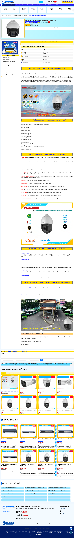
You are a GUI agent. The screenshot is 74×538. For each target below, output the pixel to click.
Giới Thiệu (21, 4)
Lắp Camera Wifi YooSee (57, 532)
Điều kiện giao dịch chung (7, 514)
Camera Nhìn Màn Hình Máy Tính (8, 70)
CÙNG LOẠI (3, 373)
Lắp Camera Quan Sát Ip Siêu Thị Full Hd (53, 364)
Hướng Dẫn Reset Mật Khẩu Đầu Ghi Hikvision (55, 496)
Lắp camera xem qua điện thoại (62, 531)
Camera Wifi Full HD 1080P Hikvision (8, 72)
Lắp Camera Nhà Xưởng (28, 532)
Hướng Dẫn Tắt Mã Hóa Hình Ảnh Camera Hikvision (56, 493)
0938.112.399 (67, 2)
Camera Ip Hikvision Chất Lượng (21, 15)
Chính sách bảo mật (6, 512)
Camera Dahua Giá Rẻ (20, 531)
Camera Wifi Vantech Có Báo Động (8, 74)
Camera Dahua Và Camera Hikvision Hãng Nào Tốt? (9, 487)
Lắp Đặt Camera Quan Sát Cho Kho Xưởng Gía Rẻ (22, 364)
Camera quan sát (29, 4)
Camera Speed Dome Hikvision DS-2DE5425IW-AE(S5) (37, 15)
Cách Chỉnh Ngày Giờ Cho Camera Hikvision (8, 493)
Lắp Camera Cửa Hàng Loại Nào (8, 532)
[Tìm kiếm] (41, 2)
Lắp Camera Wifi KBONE (67, 532)
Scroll (71, 532)
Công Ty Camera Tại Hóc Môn (59, 363)
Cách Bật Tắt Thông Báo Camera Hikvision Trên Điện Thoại (57, 490)
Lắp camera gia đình (52, 531)
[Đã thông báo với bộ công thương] (8, 523)
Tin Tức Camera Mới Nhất (11, 483)
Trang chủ (2, 15)
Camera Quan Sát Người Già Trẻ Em (65, 364)
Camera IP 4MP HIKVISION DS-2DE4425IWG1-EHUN (28, 410)
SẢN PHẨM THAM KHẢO (16, 373)
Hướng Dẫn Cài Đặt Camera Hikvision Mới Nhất (32, 496)
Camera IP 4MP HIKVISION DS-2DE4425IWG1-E (8, 410)
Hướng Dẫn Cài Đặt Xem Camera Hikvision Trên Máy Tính (57, 487)
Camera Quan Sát (8, 15)
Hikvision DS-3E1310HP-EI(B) (7, 438)
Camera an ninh (45, 531)
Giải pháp (38, 4)
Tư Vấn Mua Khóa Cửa (37, 534)
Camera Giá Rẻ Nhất (6, 63)
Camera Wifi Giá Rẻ (49, 532)
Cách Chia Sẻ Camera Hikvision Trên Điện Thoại (9, 490)
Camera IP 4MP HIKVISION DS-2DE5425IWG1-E (64, 410)
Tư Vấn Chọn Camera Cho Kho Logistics (9, 61)
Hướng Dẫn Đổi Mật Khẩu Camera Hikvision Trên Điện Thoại (11, 496)
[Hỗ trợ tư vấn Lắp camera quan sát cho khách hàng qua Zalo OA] (71, 528)
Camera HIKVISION (39, 531)
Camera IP (14, 15)
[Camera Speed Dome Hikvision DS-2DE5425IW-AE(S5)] (13, 28)
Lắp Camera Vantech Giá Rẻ (10, 531)
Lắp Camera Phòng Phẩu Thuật (7, 65)
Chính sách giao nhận (6, 511)
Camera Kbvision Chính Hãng (30, 531)
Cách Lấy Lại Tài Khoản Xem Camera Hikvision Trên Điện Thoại (34, 487)
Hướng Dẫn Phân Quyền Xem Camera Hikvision (32, 490)
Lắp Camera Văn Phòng (19, 532)
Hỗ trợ (44, 4)
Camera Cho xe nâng (6, 59)
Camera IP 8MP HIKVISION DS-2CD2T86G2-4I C (27, 390)
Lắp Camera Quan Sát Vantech (9, 364)
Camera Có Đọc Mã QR (6, 57)
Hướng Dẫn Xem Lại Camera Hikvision (31, 493)
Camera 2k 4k (8, 373)
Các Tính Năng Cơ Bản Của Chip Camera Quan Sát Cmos (45, 363)
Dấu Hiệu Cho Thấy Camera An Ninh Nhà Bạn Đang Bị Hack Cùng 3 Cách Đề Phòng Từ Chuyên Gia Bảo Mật (21, 363)
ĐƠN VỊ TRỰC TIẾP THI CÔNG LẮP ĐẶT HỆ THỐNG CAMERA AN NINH (37, 528)
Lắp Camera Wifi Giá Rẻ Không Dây (39, 532)
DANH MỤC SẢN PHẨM (7, 4)
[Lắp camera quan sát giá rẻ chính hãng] (16, 4)
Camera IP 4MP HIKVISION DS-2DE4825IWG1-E (45, 410)
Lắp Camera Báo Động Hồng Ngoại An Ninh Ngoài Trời (38, 364)
